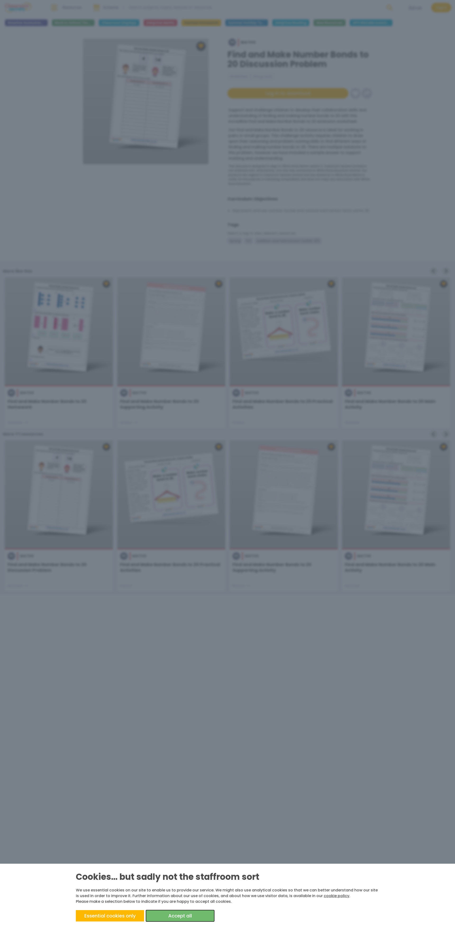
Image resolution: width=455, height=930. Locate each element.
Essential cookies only (110, 915)
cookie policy (336, 896)
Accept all (180, 915)
